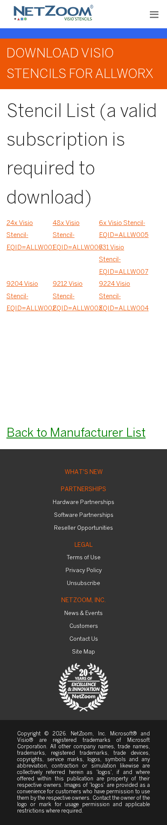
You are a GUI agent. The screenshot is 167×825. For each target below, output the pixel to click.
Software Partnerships (83, 515)
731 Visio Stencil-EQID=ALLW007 (122, 260)
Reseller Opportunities (83, 528)
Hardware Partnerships (83, 502)
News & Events (83, 613)
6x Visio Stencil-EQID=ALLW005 (122, 229)
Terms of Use (84, 558)
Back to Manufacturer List (76, 433)
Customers (83, 626)
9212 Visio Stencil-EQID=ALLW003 (76, 296)
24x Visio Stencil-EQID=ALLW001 (29, 235)
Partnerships (83, 489)
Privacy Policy (84, 570)
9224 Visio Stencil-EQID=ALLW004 (122, 296)
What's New (84, 472)
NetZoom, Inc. (83, 600)
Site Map (83, 652)
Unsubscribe (83, 583)
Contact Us (83, 639)
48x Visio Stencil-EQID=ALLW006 (76, 235)
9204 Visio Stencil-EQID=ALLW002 (29, 296)
